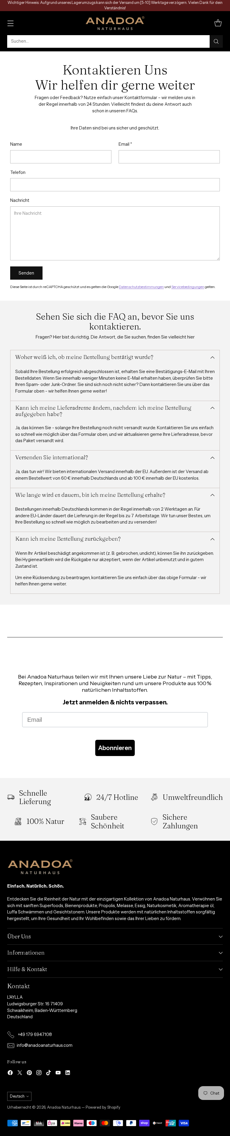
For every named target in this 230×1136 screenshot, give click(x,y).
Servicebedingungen (187, 287)
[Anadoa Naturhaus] (115, 23)
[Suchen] (216, 41)
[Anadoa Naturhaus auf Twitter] (19, 1073)
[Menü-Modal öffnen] (10, 23)
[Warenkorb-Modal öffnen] (218, 23)
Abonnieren (115, 748)
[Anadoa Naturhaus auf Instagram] (39, 1073)
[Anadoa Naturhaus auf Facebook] (10, 1073)
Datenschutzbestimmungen (141, 287)
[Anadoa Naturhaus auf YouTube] (58, 1073)
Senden (26, 273)
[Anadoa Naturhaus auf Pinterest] (29, 1073)
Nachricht (19, 200)
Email (125, 144)
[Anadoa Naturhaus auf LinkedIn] (67, 1073)
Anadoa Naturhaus (64, 1107)
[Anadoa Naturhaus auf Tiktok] (48, 1073)
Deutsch (17, 1096)
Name (16, 144)
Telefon (17, 172)
